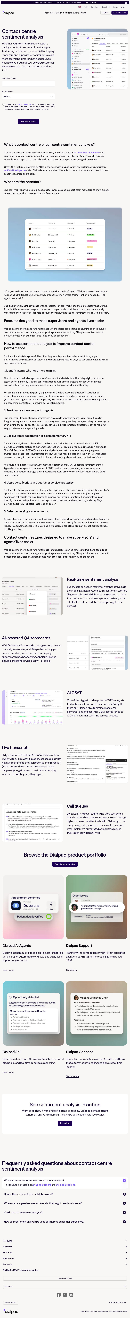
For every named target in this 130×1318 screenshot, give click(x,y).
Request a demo (119, 13)
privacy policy (24, 105)
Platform (7, 1246)
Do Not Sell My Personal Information (20, 1270)
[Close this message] (125, 3)
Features (7, 1252)
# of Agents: (8, 91)
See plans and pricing (65, 864)
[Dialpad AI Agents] (33, 927)
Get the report (91, 2)
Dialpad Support (42, 1184)
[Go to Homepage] (11, 13)
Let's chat (65, 1123)
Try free (105, 13)
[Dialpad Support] (96, 927)
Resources (8, 1258)
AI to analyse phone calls (87, 152)
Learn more (8, 970)
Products (7, 1241)
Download (106, 7)
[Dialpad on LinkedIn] (71, 1295)
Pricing (83, 12)
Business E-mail (9, 79)
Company (7, 1264)
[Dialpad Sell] (33, 1033)
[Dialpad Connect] (96, 1033)
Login (123, 7)
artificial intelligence (15, 170)
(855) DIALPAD (10, 1302)
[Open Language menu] (79, 7)
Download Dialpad (65, 1279)
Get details (71, 970)
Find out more (72, 1076)
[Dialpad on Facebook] (59, 1295)
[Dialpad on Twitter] (65, 1295)
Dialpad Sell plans (65, 1184)
